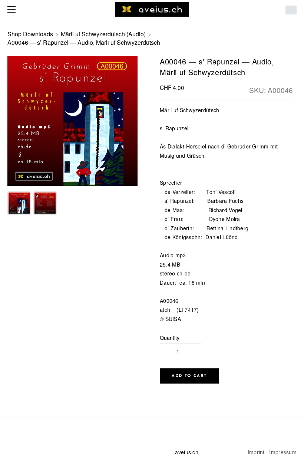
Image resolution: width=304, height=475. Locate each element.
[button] (189, 376)
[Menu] (13, 9)
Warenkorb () (291, 10)
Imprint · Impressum (272, 452)
